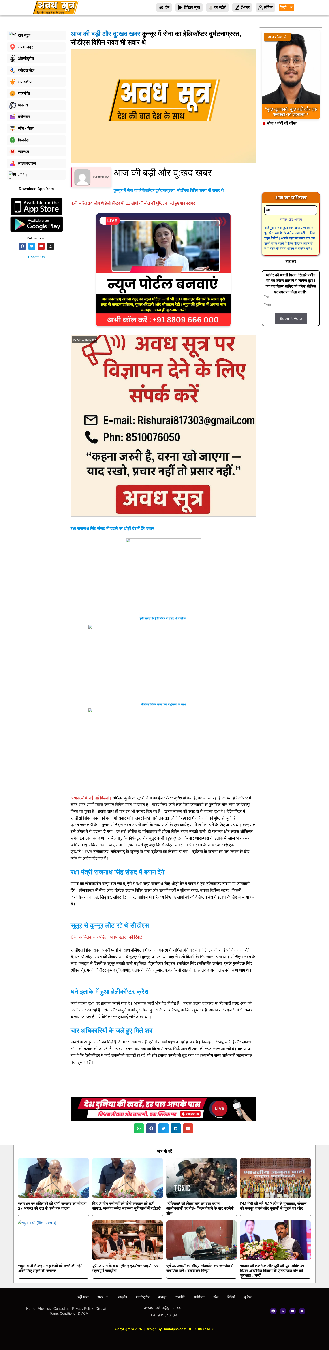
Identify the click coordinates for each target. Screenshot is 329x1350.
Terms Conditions (62, 1313)
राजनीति (180, 1297)
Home (30, 1308)
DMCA (83, 1313)
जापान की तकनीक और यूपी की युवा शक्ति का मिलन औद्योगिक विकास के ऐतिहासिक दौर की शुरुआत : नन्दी (272, 1271)
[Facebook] (273, 1311)
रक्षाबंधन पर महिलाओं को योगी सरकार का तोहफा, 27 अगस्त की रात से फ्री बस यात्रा (53, 1206)
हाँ (268, 297)
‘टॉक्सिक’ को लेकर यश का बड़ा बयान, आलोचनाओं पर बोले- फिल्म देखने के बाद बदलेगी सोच (200, 1208)
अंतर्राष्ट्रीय (142, 1297)
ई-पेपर (248, 1297)
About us (44, 1308)
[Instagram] (302, 1311)
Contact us (61, 1308)
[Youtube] (292, 1311)
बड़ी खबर (83, 1297)
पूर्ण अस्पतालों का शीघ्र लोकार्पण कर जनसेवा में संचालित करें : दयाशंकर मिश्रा (199, 1268)
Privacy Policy (82, 1308)
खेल (216, 1297)
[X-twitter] (283, 1311)
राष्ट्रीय (122, 1297)
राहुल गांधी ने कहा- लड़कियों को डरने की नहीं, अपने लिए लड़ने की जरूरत (50, 1268)
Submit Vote (291, 318)
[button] (139, 1128)
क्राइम (162, 1297)
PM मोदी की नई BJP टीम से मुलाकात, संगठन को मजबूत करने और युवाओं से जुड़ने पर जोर (273, 1206)
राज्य (100, 1297)
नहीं (269, 305)
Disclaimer (103, 1308)
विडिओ (231, 1297)
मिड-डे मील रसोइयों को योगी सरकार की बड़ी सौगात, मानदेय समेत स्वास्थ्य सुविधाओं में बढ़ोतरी (126, 1206)
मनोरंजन (199, 1297)
